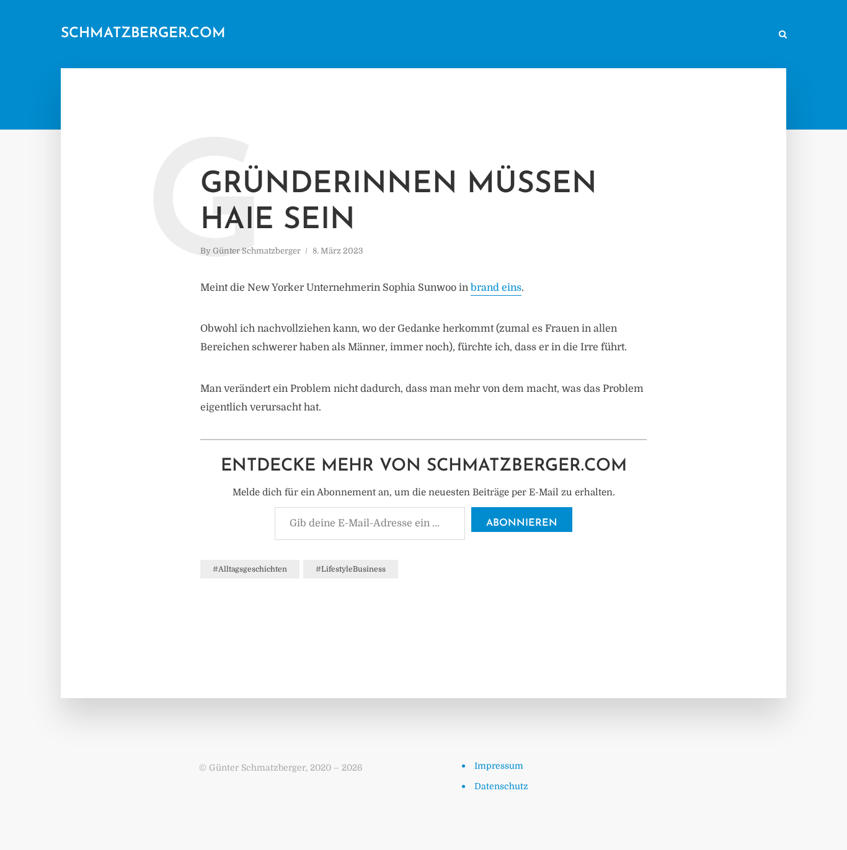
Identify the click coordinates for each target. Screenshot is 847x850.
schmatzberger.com (143, 34)
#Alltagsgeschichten (250, 569)
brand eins (496, 287)
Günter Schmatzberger (257, 250)
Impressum (498, 766)
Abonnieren (521, 523)
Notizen (527, 35)
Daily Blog (472, 35)
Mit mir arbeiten (730, 35)
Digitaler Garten (592, 35)
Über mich (661, 35)
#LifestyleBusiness (351, 569)
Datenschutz (501, 786)
